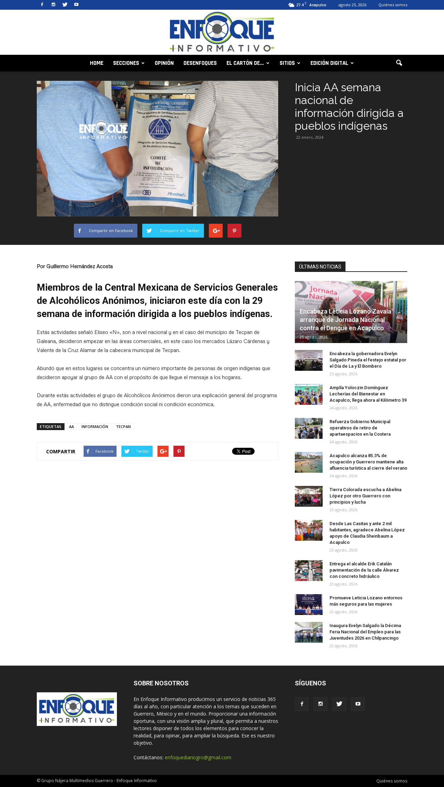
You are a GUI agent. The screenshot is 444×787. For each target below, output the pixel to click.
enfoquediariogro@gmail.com (198, 757)
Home (96, 63)
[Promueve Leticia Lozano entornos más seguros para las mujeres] (309, 604)
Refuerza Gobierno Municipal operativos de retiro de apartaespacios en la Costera (360, 428)
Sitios (287, 63)
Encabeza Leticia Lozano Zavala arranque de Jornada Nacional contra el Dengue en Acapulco (345, 320)
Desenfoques (200, 63)
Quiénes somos (392, 4)
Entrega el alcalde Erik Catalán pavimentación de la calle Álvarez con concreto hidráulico (364, 570)
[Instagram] (53, 5)
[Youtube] (76, 5)
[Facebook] (42, 5)
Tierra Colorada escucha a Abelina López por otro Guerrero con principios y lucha (365, 496)
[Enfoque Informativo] (222, 33)
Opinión (164, 63)
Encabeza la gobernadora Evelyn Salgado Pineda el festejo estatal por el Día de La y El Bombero (368, 360)
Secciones (126, 63)
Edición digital (329, 63)
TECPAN (123, 426)
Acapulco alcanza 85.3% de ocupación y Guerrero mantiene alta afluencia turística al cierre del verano (368, 462)
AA (71, 426)
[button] (399, 63)
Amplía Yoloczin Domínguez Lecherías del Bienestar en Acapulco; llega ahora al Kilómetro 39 (368, 394)
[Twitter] (65, 5)
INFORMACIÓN (95, 426)
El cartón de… (245, 63)
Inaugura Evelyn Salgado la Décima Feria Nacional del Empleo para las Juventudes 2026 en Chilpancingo (365, 632)
